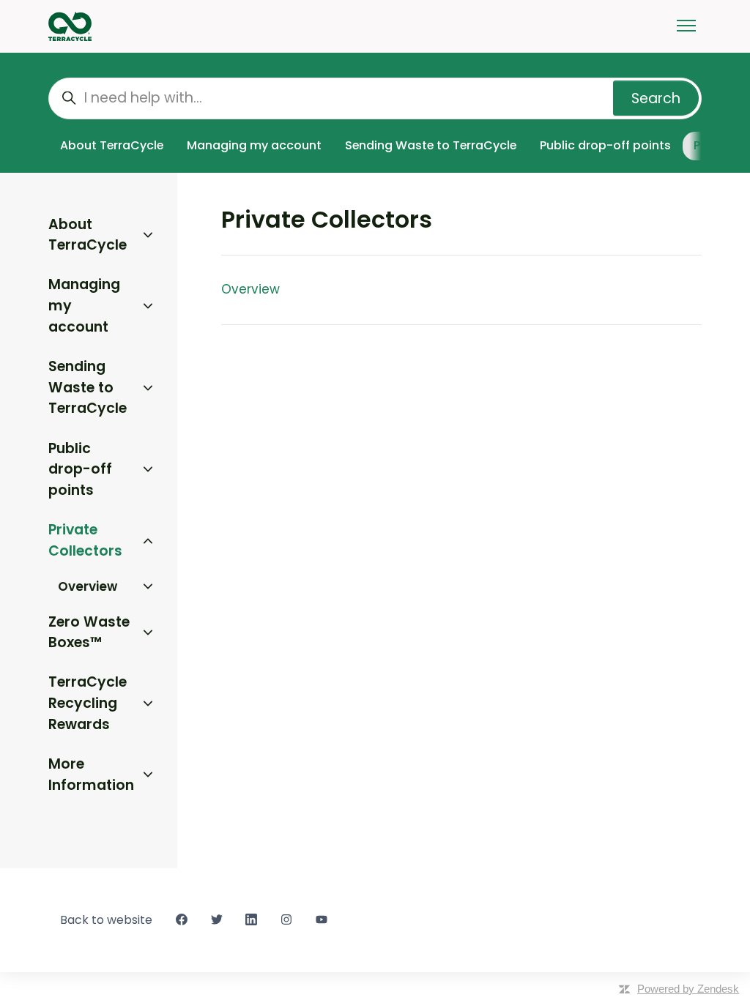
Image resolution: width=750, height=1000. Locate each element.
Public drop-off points (605, 145)
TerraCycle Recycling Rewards (87, 703)
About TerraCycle (111, 145)
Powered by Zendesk (688, 988)
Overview (250, 289)
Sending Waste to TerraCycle (430, 145)
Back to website (106, 919)
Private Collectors (85, 540)
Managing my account (254, 145)
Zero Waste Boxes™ (89, 632)
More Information (91, 774)
